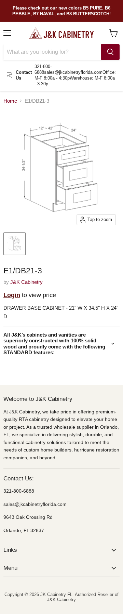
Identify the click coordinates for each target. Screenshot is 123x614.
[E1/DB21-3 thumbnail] (14, 244)
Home (10, 101)
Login (11, 295)
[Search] (110, 52)
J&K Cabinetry (26, 282)
